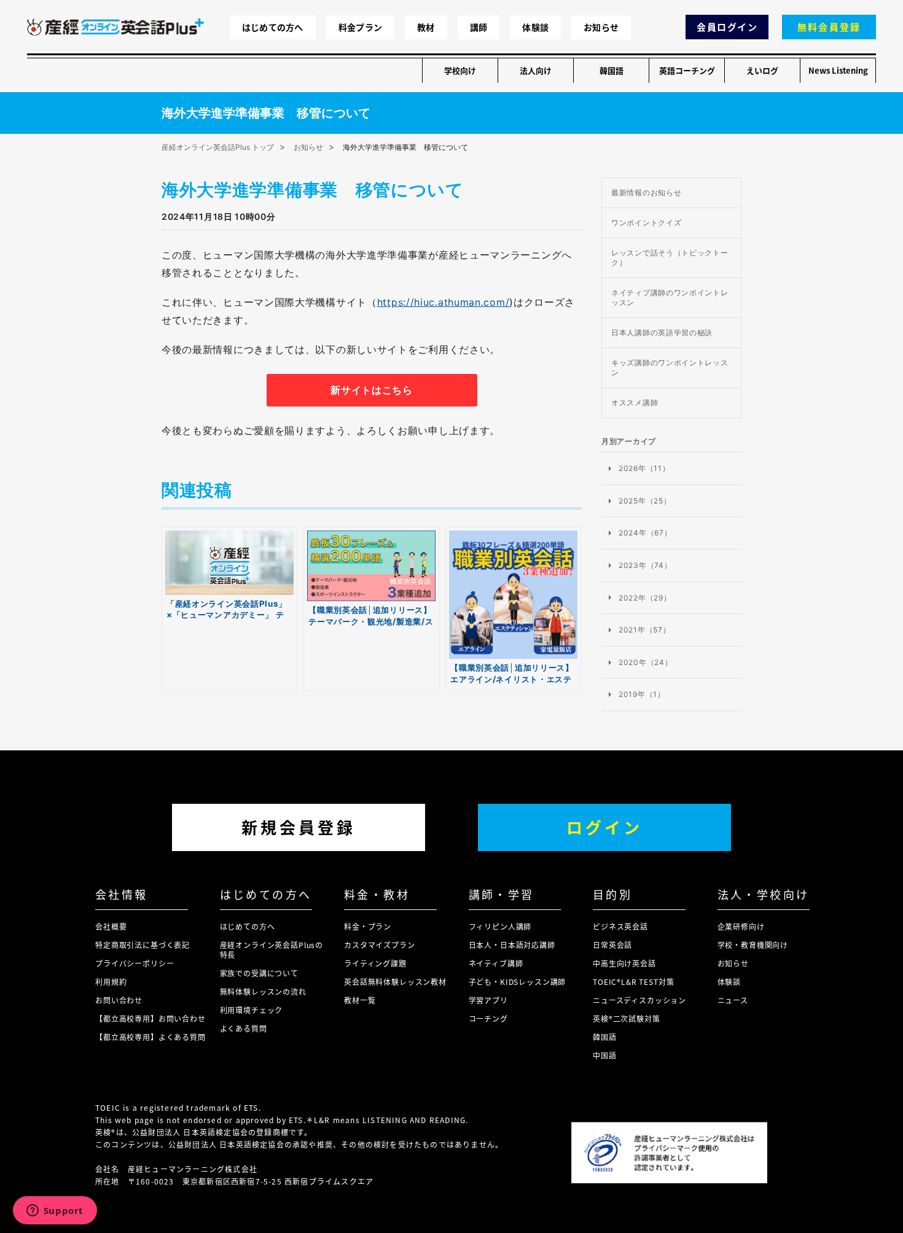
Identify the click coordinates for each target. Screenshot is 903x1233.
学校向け (460, 70)
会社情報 (121, 894)
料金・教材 (377, 894)
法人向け (536, 70)
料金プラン (360, 27)
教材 (426, 27)
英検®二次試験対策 (626, 1018)
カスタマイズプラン (379, 944)
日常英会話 (612, 944)
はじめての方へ (272, 27)
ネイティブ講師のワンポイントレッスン (670, 297)
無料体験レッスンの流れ (263, 991)
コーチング (488, 1018)
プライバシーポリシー (134, 963)
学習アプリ (488, 1000)
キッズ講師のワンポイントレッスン (670, 367)
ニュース (732, 1000)
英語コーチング (687, 70)
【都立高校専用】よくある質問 (150, 1037)
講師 (479, 27)
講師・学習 (501, 894)
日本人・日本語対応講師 (512, 944)
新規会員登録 (298, 826)
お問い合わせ (119, 1000)
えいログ (762, 70)
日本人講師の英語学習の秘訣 (662, 332)
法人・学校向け (763, 894)
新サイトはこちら (371, 390)
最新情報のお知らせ (646, 192)
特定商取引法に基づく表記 (142, 944)
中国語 (605, 1055)
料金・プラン (367, 926)
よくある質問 (243, 1028)
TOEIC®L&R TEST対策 (633, 981)
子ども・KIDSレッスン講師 (517, 981)
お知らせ (601, 27)
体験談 (535, 27)
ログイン (604, 826)
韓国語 (612, 70)
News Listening (838, 70)
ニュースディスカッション (639, 1000)
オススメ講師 (634, 402)
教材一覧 (359, 1000)
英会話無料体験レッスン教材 (395, 981)
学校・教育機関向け (753, 944)
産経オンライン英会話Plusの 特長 (272, 949)
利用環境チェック (251, 1010)
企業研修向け (741, 926)
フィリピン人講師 (500, 926)
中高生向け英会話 (624, 963)
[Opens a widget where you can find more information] (54, 1211)
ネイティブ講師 (496, 963)
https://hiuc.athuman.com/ (443, 302)
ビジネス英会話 (620, 926)
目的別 (612, 894)
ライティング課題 (375, 963)
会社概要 (111, 926)
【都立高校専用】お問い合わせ (150, 1018)
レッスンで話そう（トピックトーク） (670, 257)
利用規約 (111, 981)
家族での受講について (259, 973)
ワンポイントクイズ (646, 222)
